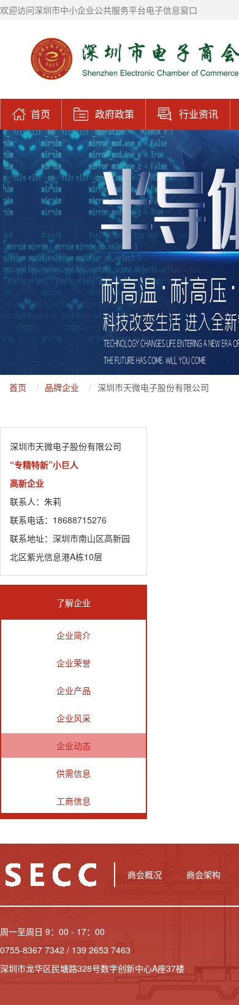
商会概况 (144, 874)
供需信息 (73, 773)
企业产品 (73, 690)
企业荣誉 (73, 663)
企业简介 (73, 635)
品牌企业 (62, 387)
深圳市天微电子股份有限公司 (153, 387)
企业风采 (73, 718)
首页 (17, 387)
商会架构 (203, 874)
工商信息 (73, 801)
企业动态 (73, 745)
